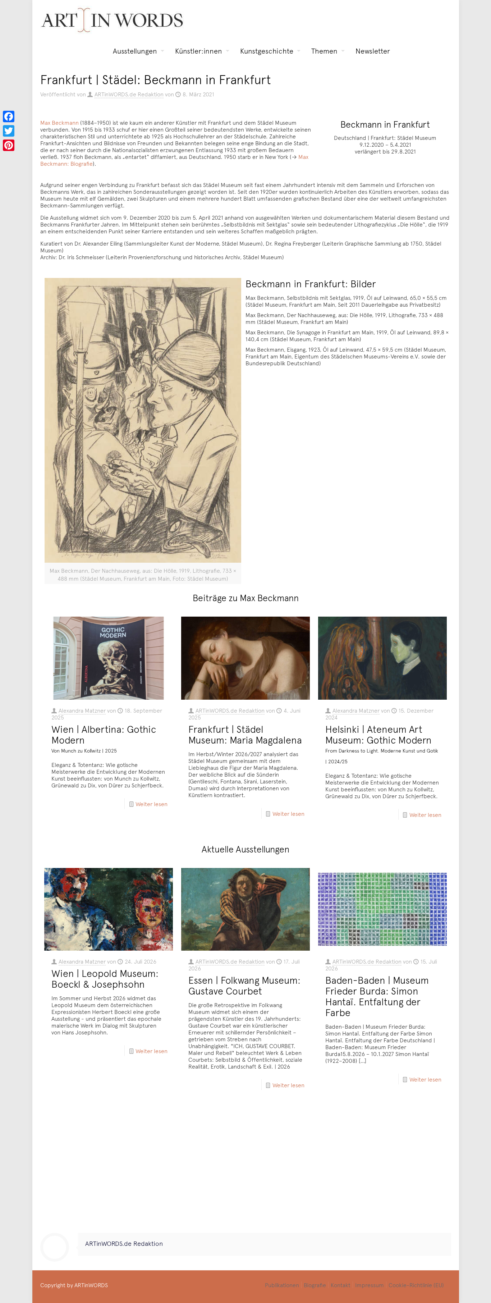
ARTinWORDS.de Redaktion (129, 94)
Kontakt (340, 1285)
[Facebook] (8, 116)
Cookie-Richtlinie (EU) (416, 1285)
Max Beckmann (59, 122)
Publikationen (282, 1285)
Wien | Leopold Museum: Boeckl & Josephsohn (105, 978)
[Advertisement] (245, 1168)
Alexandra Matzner (82, 710)
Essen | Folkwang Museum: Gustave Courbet (244, 985)
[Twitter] (8, 131)
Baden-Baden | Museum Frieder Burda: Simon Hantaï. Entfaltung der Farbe (377, 996)
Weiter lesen (152, 804)
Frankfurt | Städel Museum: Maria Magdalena (245, 734)
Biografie (315, 1285)
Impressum (369, 1285)
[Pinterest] (8, 145)
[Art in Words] (112, 20)
